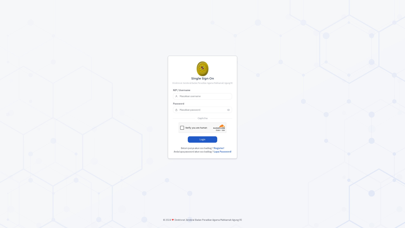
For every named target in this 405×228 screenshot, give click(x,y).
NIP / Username (181, 90)
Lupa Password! (222, 151)
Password (178, 103)
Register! (219, 148)
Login (202, 139)
